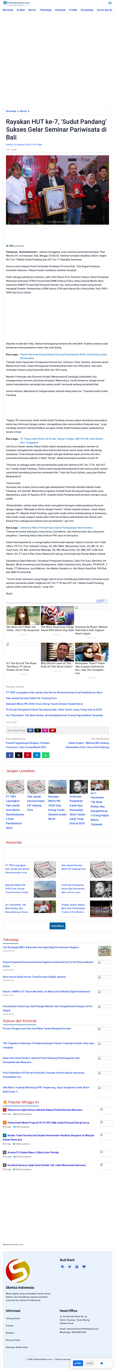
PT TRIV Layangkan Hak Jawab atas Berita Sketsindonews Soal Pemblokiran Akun (54, 692)
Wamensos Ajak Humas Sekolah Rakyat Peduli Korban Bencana (45, 1109)
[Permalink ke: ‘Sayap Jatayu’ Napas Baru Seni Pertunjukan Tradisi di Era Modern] (100, 908)
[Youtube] (52, 730)
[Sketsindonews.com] (16, 3)
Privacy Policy (13, 1340)
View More (57, 925)
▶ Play (78, 1363)
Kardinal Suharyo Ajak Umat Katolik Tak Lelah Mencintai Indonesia (47, 1165)
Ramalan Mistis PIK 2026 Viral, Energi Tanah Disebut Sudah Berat (44, 703)
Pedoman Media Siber (17, 1347)
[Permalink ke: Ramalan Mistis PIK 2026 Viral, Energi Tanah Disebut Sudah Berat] (57, 787)
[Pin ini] (27, 755)
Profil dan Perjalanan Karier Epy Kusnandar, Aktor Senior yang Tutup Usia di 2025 (54, 709)
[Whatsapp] (45, 755)
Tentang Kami (13, 1318)
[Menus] (110, 3)
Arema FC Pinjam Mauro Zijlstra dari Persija (33, 1152)
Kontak (9, 1325)
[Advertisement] (59, 37)
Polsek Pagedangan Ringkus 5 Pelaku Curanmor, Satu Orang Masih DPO (28, 743)
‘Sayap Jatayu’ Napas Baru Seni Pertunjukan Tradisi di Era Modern (73, 908)
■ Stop (90, 1363)
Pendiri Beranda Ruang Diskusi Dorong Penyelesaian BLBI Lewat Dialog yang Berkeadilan (63, 356)
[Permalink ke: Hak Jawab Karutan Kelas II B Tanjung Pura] (36, 787)
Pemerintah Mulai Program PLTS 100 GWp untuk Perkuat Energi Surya (48, 1122)
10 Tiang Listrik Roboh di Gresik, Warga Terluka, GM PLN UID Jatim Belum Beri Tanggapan (61, 440)
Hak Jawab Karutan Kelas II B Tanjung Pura (31, 698)
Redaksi (10, 1333)
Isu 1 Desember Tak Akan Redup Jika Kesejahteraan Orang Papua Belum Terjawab (54, 715)
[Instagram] (45, 730)
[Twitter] (37, 730)
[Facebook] (30, 730)
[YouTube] (84, 1266)
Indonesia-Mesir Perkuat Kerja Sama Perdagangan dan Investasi (56, 527)
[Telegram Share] (36, 755)
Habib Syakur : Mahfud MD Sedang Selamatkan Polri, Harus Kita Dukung (87, 743)
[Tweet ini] (18, 755)
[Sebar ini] (9, 755)
